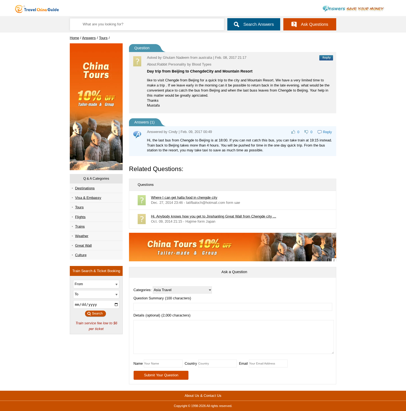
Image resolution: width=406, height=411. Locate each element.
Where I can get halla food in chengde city (184, 198)
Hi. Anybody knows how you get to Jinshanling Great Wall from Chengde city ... (213, 216)
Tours (103, 38)
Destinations (85, 188)
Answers (89, 38)
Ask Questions (314, 24)
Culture (80, 255)
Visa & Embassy (88, 198)
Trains (80, 227)
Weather (81, 236)
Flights (80, 217)
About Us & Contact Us (203, 396)
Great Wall (83, 246)
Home (74, 38)
